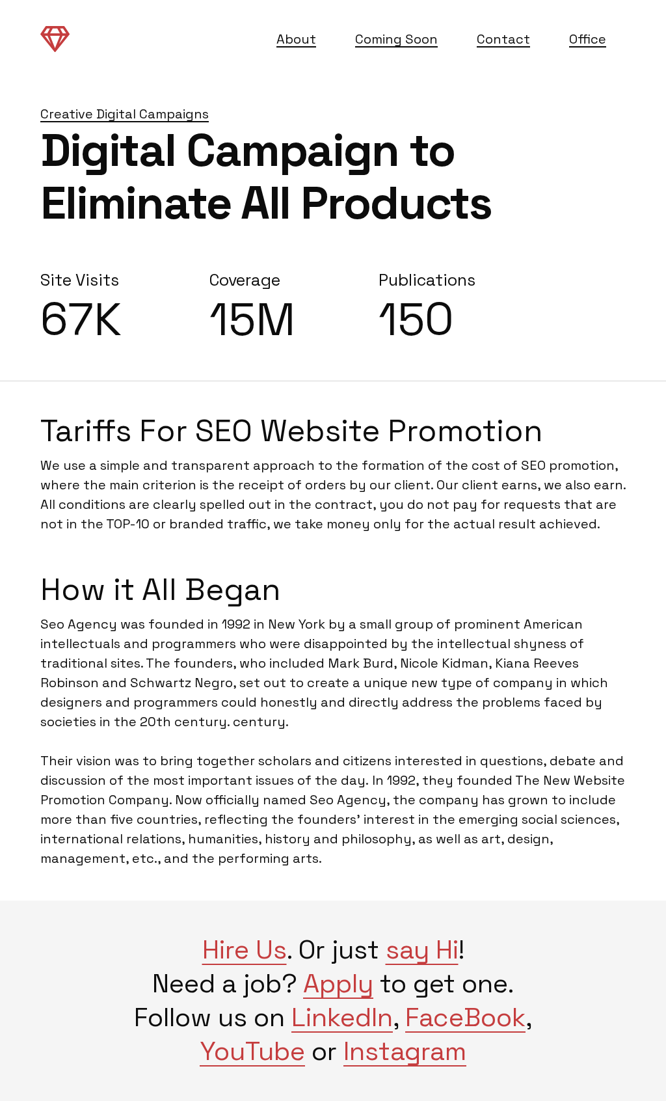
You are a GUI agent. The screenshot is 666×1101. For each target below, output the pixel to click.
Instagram (404, 1051)
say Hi (422, 949)
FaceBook (465, 1017)
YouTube (252, 1051)
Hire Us (244, 949)
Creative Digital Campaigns (124, 113)
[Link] (55, 38)
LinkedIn (342, 1017)
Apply (338, 983)
